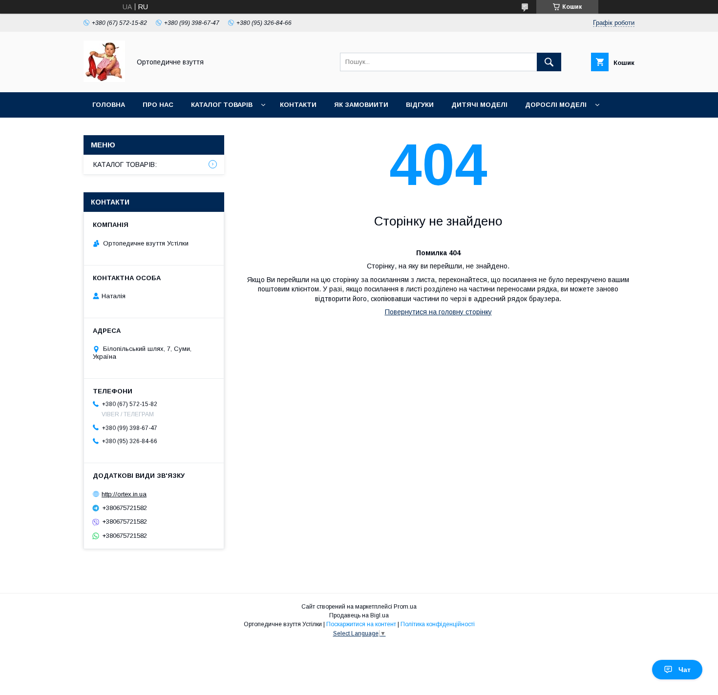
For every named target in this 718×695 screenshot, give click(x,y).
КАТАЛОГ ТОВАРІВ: (125, 164)
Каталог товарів (222, 104)
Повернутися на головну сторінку (438, 312)
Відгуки (420, 104)
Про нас (158, 104)
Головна (108, 104)
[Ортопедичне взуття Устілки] (104, 79)
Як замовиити (361, 104)
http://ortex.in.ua (124, 494)
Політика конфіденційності (438, 624)
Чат (684, 670)
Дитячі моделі (479, 104)
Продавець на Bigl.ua (359, 615)
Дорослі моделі (556, 104)
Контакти (298, 104)
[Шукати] (549, 62)
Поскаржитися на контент (361, 624)
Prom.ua (405, 606)
